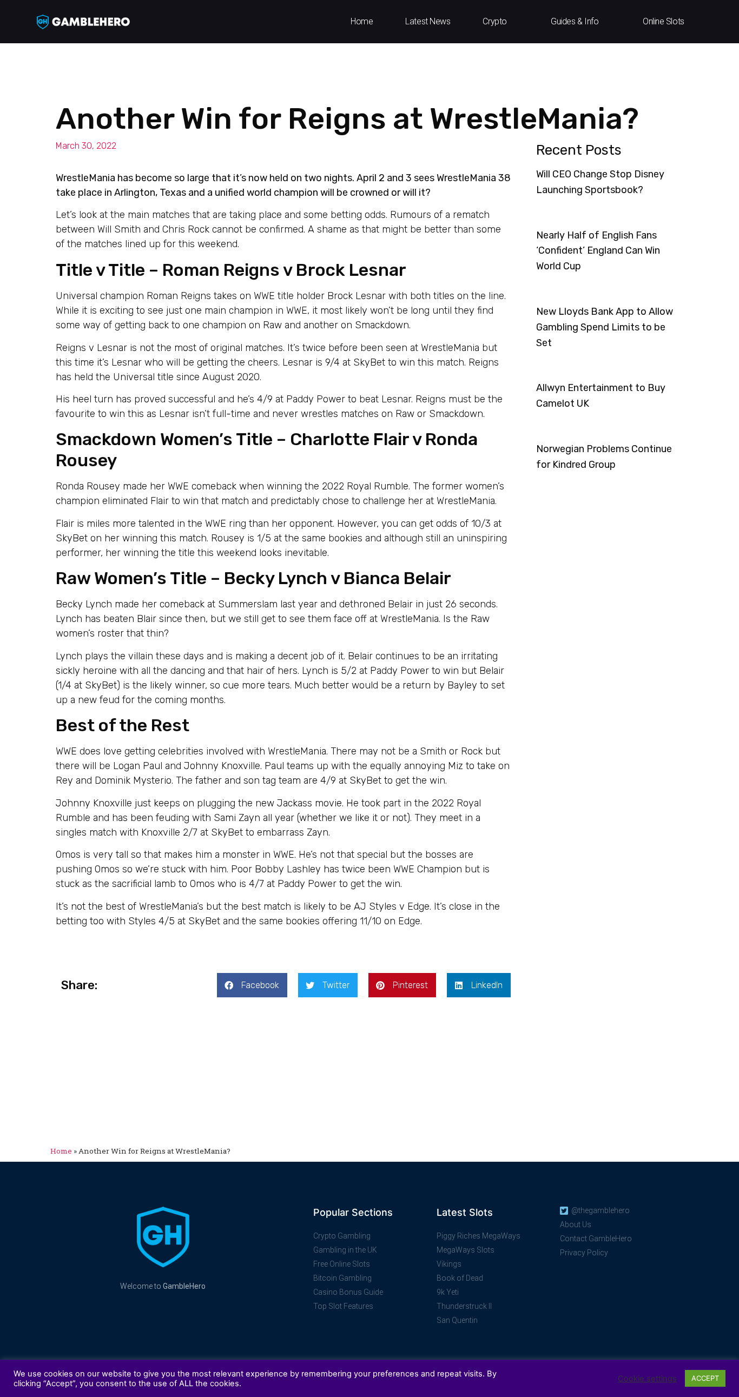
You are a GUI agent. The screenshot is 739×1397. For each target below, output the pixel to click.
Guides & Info (574, 21)
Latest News (427, 21)
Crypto (494, 21)
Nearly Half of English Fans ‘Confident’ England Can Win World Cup (598, 251)
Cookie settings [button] (647, 1378)
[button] (252, 985)
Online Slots (663, 21)
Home (362, 21)
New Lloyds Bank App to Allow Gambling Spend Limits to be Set (604, 327)
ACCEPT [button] (705, 1378)
